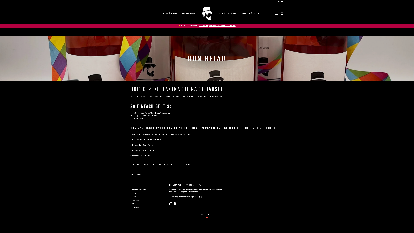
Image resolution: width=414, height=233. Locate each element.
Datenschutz (135, 200)
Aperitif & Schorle (252, 13)
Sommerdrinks (189, 13)
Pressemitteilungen (138, 189)
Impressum (134, 207)
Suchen (133, 193)
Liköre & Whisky (170, 13)
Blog (132, 186)
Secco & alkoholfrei (227, 13)
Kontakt (133, 196)
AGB (132, 204)
